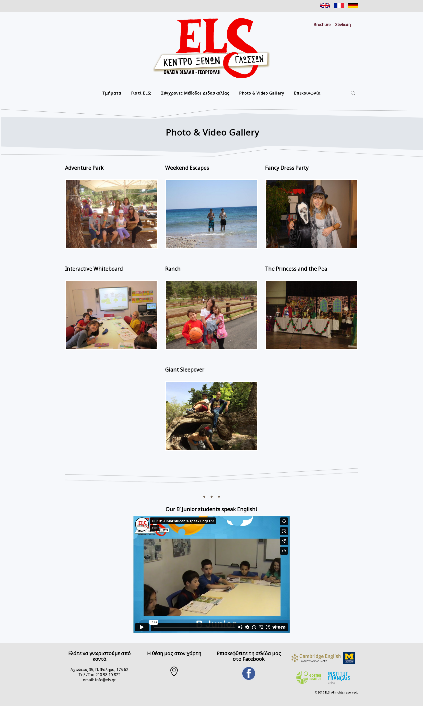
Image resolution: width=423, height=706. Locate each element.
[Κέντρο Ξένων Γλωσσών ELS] (211, 49)
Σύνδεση (343, 24)
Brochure (322, 24)
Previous (159, 420)
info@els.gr (105, 679)
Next (264, 420)
